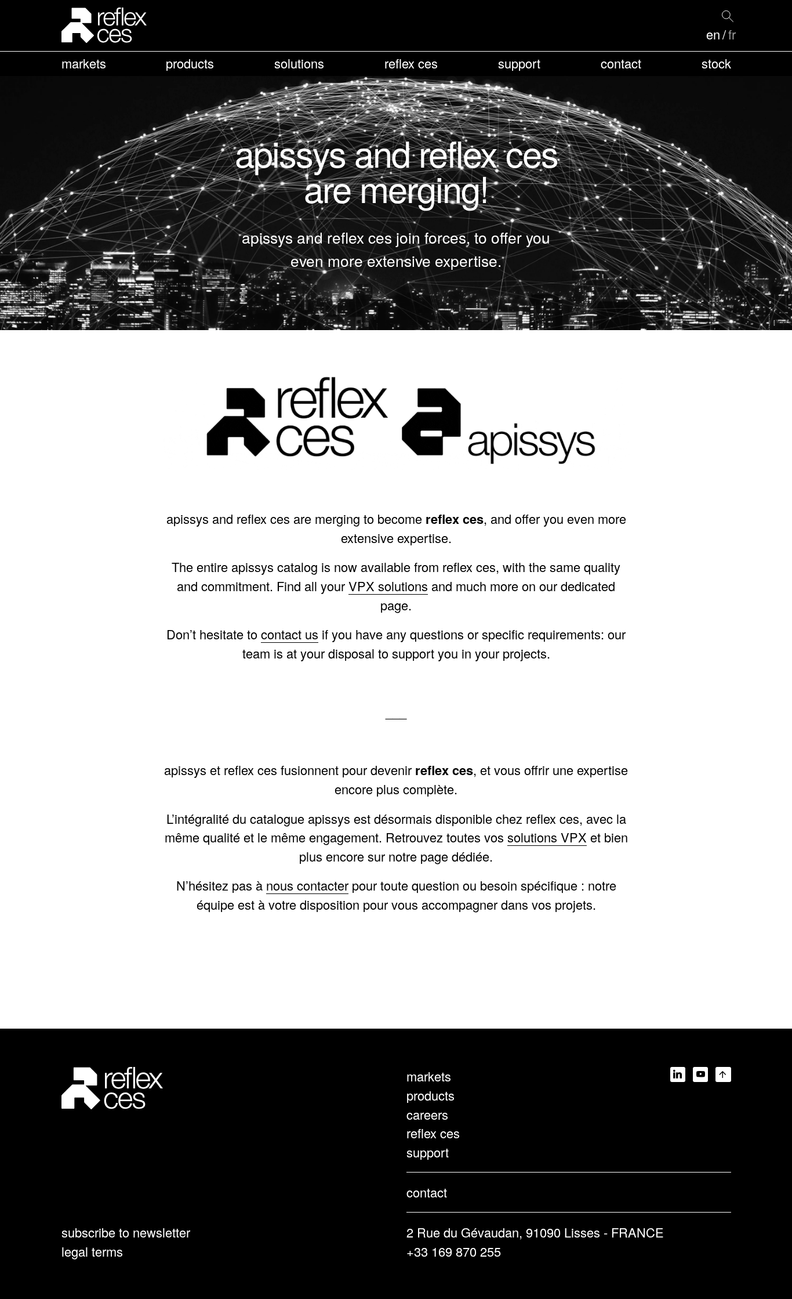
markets (83, 63)
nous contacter (307, 885)
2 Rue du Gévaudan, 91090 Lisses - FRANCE (535, 1232)
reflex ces (411, 63)
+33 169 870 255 (453, 1251)
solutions (299, 63)
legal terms (92, 1251)
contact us (289, 634)
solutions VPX (547, 837)
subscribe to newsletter (125, 1232)
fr (732, 34)
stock (716, 63)
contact (621, 63)
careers (427, 1114)
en (713, 34)
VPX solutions (388, 586)
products (190, 63)
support (519, 63)
